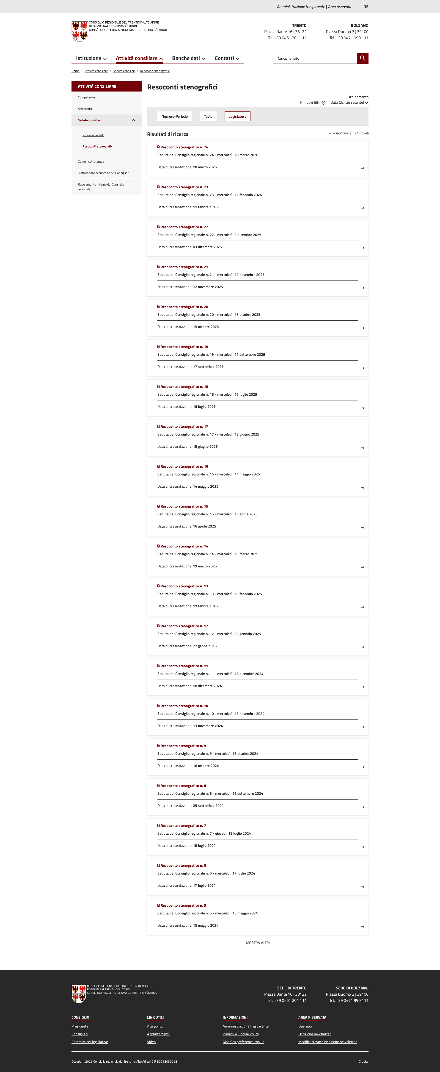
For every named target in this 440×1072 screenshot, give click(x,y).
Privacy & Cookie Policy (241, 1034)
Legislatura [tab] (237, 116)
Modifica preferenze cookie (243, 1041)
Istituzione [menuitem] (88, 58)
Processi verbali (93, 135)
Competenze (86, 97)
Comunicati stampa (91, 161)
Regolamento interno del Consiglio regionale (101, 187)
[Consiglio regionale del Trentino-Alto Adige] (121, 31)
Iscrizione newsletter (314, 1034)
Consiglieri (80, 1034)
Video (151, 1041)
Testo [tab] (208, 116)
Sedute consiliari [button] (89, 120)
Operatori (305, 1026)
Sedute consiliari (124, 70)
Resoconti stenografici (155, 70)
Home (76, 70)
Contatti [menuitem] (224, 58)
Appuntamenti (158, 1034)
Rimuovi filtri (311, 102)
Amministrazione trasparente (246, 1026)
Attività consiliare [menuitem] (136, 58)
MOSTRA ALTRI (258, 942)
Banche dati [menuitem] (186, 58)
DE (365, 6)
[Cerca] (362, 58)
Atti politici (85, 108)
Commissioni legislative (90, 1041)
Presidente (80, 1026)
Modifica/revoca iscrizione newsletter (327, 1041)
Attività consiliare (96, 70)
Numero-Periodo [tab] (175, 116)
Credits (363, 1061)
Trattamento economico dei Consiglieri (103, 172)
